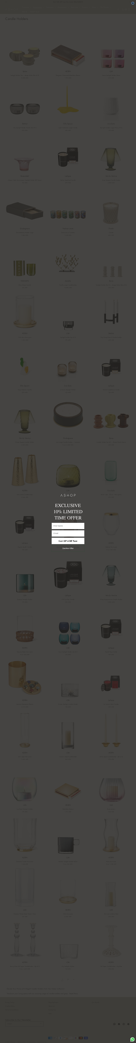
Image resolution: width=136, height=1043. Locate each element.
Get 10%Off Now (68, 541)
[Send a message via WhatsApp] (132, 1039)
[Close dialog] (133, 3)
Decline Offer (68, 548)
